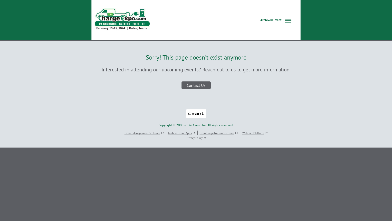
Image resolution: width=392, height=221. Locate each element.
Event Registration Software (217, 133)
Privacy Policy (194, 138)
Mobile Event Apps (180, 133)
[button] (276, 20)
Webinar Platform (253, 133)
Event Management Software (142, 133)
